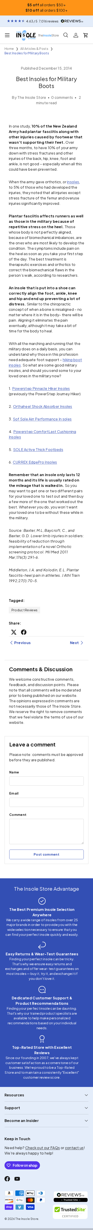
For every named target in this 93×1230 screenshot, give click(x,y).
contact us (74, 1147)
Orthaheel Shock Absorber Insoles (42, 406)
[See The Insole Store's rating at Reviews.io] (70, 1196)
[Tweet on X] (14, 632)
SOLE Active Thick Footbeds (38, 449)
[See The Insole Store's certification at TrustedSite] (70, 1212)
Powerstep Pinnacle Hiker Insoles (41, 388)
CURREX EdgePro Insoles (35, 462)
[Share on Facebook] (24, 632)
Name (14, 772)
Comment (17, 815)
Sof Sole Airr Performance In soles (42, 419)
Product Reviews (25, 610)
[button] (86, 35)
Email (14, 793)
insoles (73, 181)
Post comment (46, 854)
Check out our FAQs (42, 1147)
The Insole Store (26, 1219)
